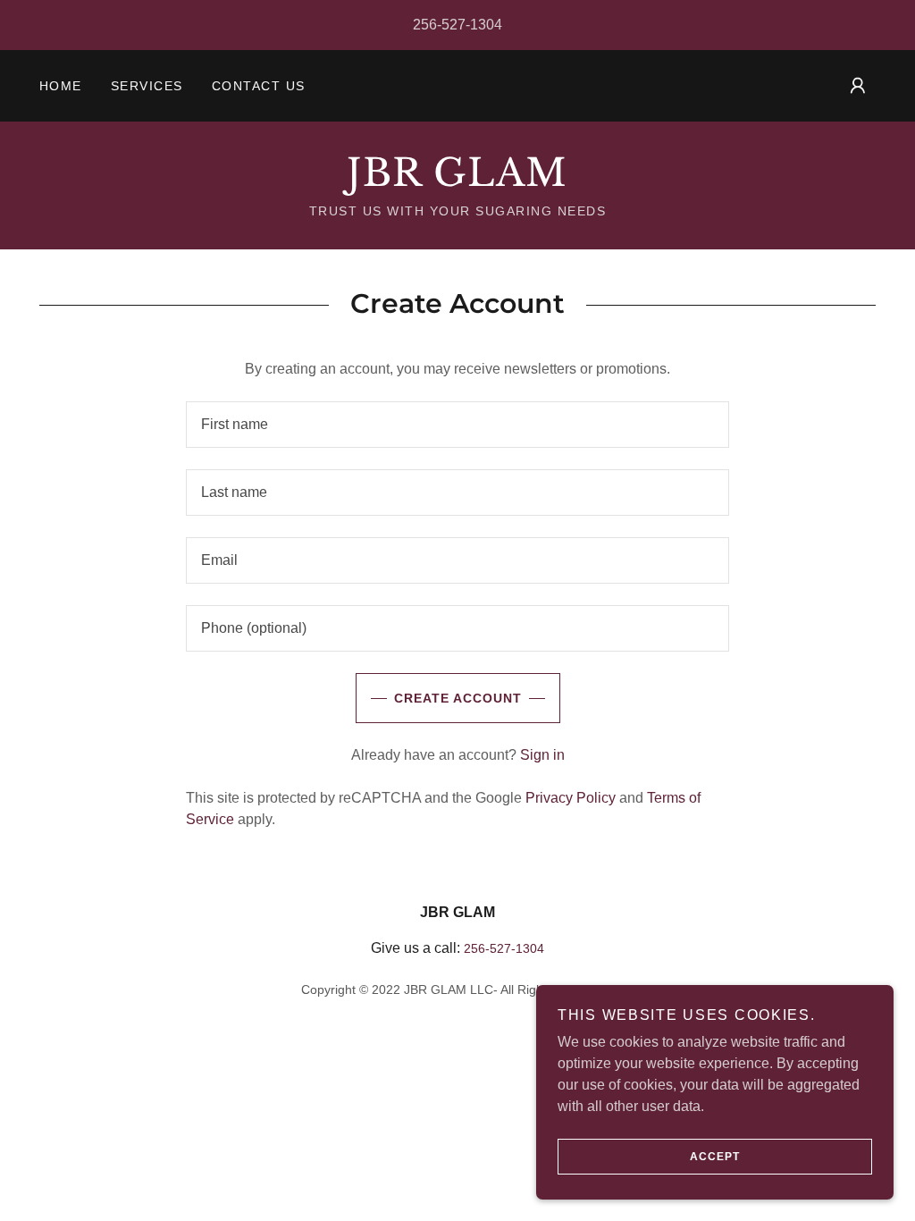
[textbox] (457, 424)
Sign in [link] (542, 754)
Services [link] (147, 86)
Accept (715, 1156)
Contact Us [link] (259, 86)
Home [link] (60, 86)
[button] (858, 86)
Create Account (458, 698)
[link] (457, 181)
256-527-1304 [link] (457, 24)
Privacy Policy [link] (570, 797)
